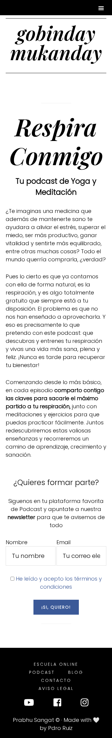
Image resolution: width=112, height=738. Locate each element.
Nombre (16, 542)
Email (63, 542)
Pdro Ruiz (60, 728)
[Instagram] (84, 704)
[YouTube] (29, 704)
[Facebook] (57, 704)
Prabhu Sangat (33, 720)
